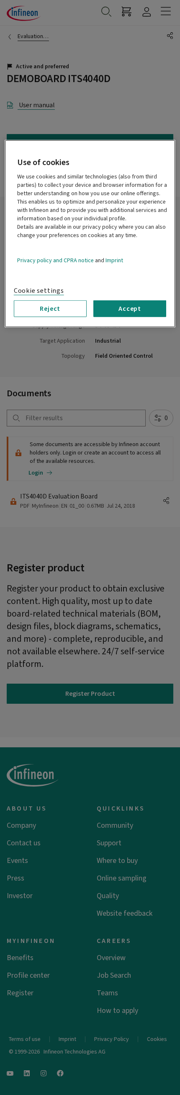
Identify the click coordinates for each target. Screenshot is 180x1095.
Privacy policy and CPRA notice (55, 260)
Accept (129, 308)
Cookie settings (39, 290)
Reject (50, 308)
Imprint (114, 260)
